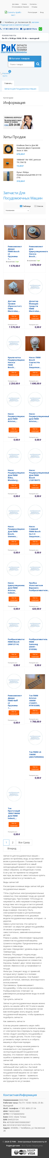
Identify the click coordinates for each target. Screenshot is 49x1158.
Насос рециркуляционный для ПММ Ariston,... (18, 417)
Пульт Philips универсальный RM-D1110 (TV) (29, 175)
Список (40, 206)
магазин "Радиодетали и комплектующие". (19, 23)
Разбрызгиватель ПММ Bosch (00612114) (17, 641)
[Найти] (37, 64)
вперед (11, 848)
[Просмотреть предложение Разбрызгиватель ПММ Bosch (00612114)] (13, 625)
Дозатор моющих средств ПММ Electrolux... (35, 306)
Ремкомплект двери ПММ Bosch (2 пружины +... (15, 252)
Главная (7, 83)
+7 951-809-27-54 (10, 29)
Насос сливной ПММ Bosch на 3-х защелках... (35, 531)
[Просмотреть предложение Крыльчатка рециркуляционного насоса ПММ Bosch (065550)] (13, 343)
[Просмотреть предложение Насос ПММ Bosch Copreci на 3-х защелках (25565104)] (35, 343)
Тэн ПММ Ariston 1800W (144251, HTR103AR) (34, 700)
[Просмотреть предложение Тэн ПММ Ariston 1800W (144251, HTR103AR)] (35, 681)
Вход (42, 12)
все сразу (24, 842)
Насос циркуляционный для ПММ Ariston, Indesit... (17, 588)
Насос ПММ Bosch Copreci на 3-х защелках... (35, 362)
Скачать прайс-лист (14, 13)
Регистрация (32, 12)
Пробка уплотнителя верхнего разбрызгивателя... (39, 587)
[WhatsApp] (40, 29)
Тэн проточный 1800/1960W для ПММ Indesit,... (14, 813)
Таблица (26, 206)
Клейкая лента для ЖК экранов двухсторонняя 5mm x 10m (28, 148)
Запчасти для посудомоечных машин (20, 88)
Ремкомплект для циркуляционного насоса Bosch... (38, 251)
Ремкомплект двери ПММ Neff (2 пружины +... (15, 701)
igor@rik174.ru (30, 29)
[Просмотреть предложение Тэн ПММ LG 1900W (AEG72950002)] (35, 737)
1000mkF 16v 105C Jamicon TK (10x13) (29, 160)
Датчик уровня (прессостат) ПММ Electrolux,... (15, 306)
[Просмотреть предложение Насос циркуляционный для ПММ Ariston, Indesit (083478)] (13, 568)
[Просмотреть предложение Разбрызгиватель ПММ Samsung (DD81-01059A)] (35, 625)
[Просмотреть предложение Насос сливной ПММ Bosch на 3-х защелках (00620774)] (35, 512)
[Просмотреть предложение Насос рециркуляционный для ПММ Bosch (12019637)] (35, 456)
